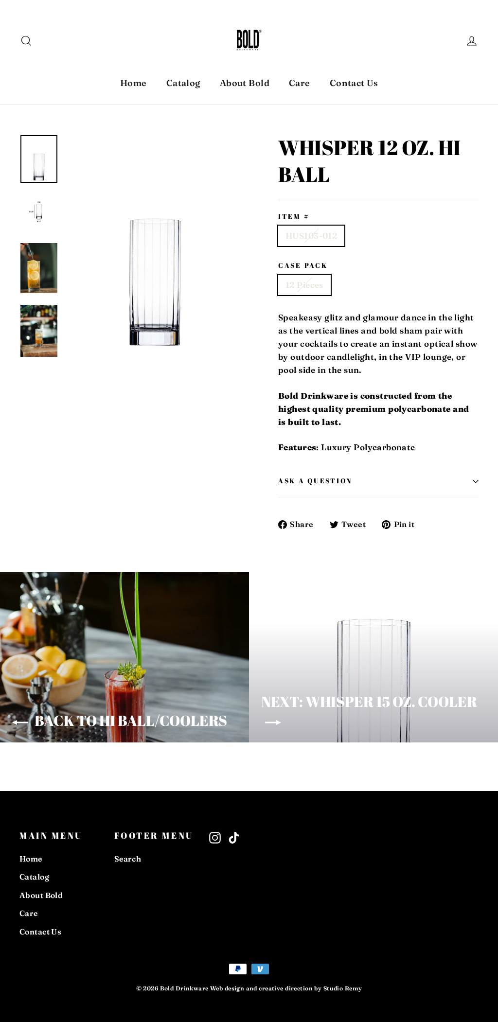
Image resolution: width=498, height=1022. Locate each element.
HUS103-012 (311, 235)
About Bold (244, 82)
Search (128, 858)
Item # (293, 216)
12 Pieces (304, 285)
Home (133, 82)
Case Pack (302, 266)
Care (299, 82)
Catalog (183, 82)
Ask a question (315, 480)
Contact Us (354, 82)
